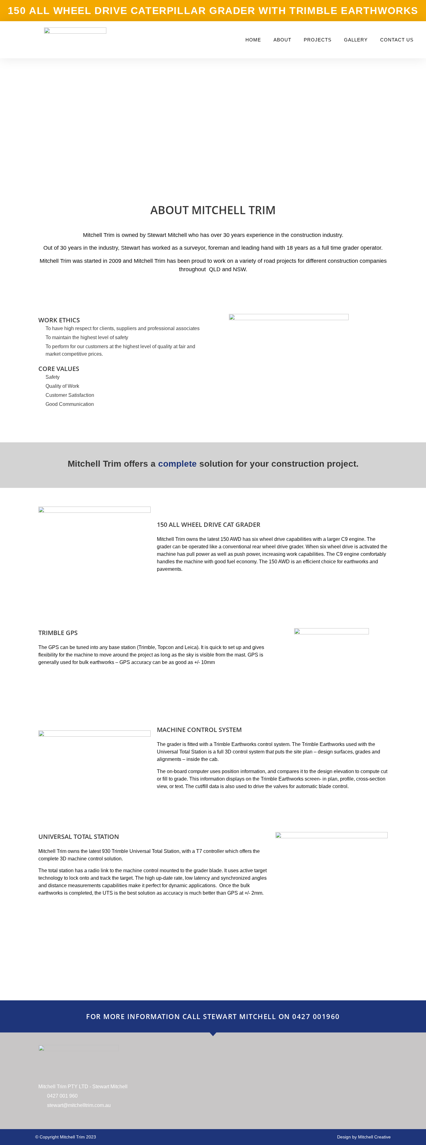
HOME (253, 39)
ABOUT (282, 39)
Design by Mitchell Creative (364, 1136)
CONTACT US (397, 39)
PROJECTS (318, 39)
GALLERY (356, 39)
